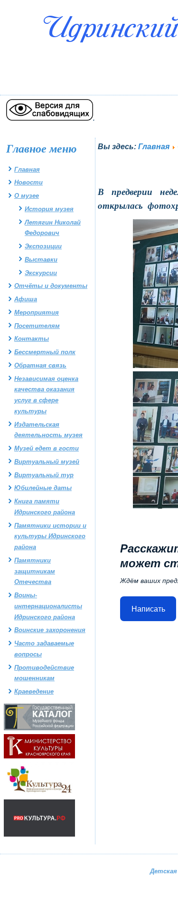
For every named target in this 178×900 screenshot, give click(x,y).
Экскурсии (41, 272)
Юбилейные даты (43, 487)
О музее (26, 195)
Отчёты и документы (50, 285)
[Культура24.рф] (39, 794)
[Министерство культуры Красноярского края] (39, 756)
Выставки (41, 259)
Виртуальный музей (46, 461)
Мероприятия (36, 312)
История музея (49, 209)
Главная (27, 169)
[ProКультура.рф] (39, 834)
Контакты (31, 338)
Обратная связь (40, 365)
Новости (28, 182)
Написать (148, 609)
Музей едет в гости (46, 448)
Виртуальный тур (44, 475)
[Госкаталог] (39, 728)
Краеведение (34, 691)
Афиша (25, 299)
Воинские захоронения (49, 630)
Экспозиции (43, 246)
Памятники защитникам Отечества (34, 571)
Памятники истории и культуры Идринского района (50, 536)
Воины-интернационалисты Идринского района (48, 606)
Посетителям (37, 325)
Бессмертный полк (44, 352)
